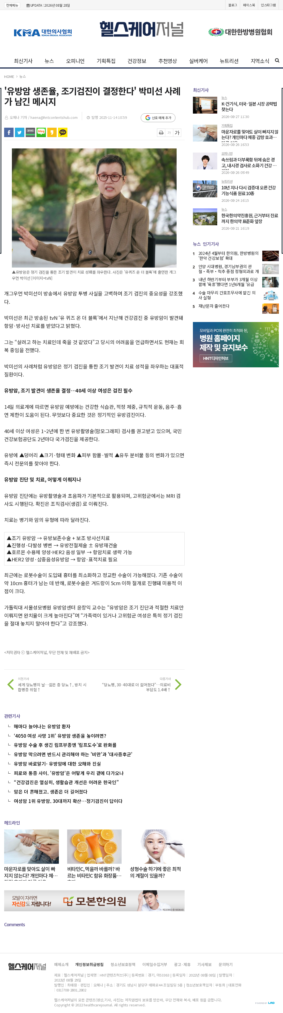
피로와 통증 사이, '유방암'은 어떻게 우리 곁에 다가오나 (69, 772)
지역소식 (260, 60)
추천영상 (167, 60)
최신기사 (23, 60)
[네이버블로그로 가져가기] (41, 132)
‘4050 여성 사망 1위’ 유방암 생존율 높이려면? (60, 735)
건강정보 (136, 60)
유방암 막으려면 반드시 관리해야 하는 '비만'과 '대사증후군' (73, 754)
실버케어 (198, 60)
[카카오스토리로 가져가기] (52, 132)
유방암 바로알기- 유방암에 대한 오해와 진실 (57, 763)
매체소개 (61, 964)
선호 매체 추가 (161, 117)
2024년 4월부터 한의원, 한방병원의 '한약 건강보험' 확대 (228, 255)
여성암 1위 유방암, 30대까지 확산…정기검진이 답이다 (68, 800)
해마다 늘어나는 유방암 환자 (42, 726)
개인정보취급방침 (89, 964)
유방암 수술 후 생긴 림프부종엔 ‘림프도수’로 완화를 (65, 744)
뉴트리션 (229, 60)
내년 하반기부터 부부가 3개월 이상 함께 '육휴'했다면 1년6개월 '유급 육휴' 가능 (228, 284)
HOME (9, 76)
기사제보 (204, 964)
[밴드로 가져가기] (30, 132)
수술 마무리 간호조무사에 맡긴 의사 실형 (227, 295)
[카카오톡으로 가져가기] (62, 132)
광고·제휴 (182, 964)
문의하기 (226, 964)
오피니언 (75, 60)
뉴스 (49, 60)
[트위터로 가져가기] (19, 132)
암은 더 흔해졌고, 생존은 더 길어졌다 (51, 791)
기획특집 (106, 60)
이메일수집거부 (154, 964)
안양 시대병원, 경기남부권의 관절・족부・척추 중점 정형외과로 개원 (228, 271)
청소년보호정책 (123, 964)
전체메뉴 (12, 5)
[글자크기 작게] (169, 133)
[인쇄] (161, 133)
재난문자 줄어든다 (214, 306)
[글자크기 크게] (177, 133)
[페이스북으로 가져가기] (9, 132)
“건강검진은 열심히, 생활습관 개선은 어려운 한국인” (66, 781)
